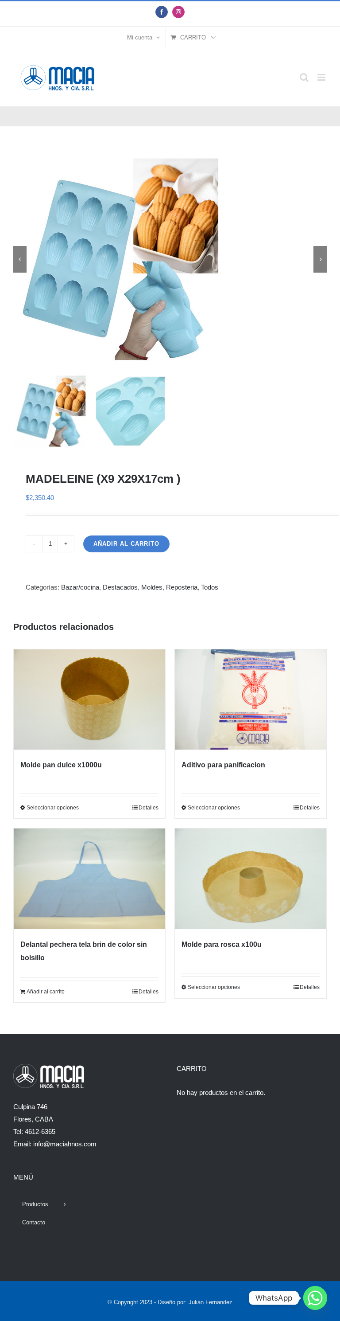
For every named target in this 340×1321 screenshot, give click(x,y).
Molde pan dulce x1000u (61, 765)
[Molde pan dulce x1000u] (89, 699)
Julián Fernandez (210, 1302)
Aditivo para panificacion (223, 765)
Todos (209, 587)
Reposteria (181, 587)
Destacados (120, 587)
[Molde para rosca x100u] (250, 879)
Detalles (148, 808)
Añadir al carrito (126, 543)
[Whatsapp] (315, 1298)
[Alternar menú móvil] (322, 77)
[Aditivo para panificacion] (250, 699)
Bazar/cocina (80, 587)
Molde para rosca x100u (222, 944)
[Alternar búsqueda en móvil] (304, 77)
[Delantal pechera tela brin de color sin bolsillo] (89, 879)
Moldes (151, 587)
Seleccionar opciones (53, 808)
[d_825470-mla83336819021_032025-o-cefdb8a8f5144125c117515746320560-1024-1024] (170, 259)
